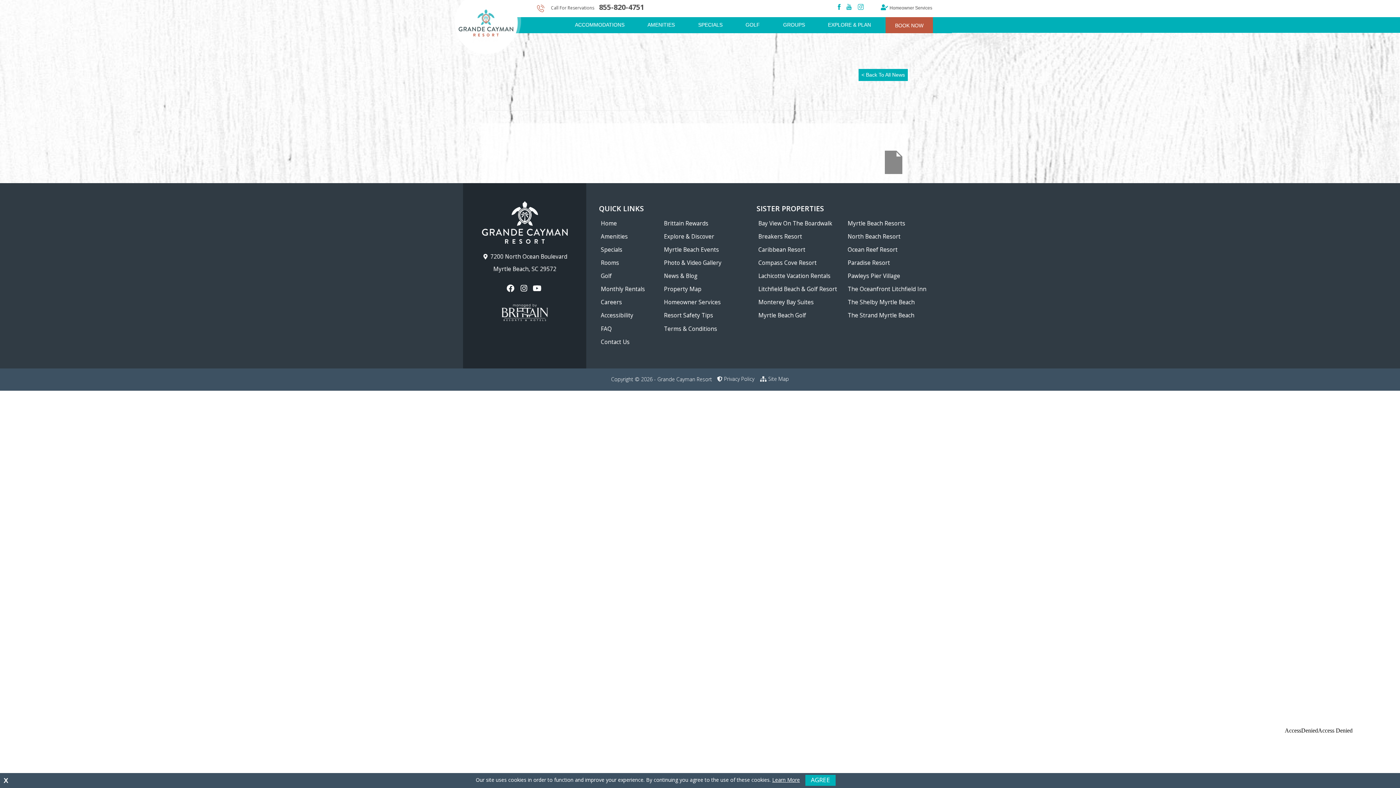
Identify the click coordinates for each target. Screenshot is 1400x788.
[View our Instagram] (524, 288)
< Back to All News (883, 75)
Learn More (786, 779)
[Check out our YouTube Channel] (538, 288)
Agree (820, 780)
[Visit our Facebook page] (511, 288)
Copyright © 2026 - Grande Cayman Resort (661, 379)
